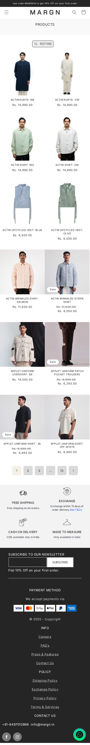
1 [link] (17, 471)
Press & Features (45, 654)
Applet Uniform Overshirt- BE (22, 372)
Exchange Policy (45, 689)
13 (62, 470)
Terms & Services (45, 707)
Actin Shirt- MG (22, 164)
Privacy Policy (44, 698)
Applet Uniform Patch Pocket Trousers (67, 372)
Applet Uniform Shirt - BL (22, 443)
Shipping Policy (45, 681)
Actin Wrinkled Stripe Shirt (67, 300)
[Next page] (73, 470)
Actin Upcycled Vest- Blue (22, 230)
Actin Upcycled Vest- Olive (67, 231)
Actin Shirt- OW (67, 164)
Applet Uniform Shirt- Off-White (67, 445)
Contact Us (45, 663)
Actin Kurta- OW (67, 99)
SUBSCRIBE (60, 562)
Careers (45, 637)
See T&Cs (76, 509)
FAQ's (45, 645)
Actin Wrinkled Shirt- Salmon (22, 300)
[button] (6, 12)
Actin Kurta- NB (22, 99)
